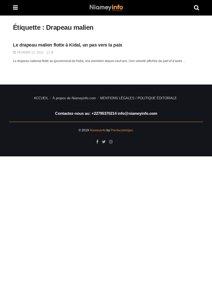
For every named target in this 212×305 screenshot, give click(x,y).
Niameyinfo (98, 130)
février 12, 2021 (30, 52)
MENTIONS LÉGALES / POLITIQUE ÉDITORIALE (138, 98)
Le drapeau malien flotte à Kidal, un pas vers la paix (67, 45)
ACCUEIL (41, 98)
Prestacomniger (122, 130)
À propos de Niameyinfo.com (74, 98)
